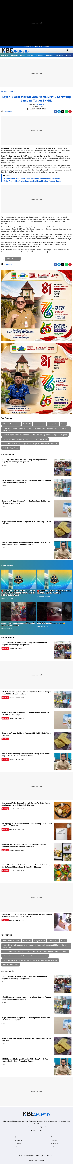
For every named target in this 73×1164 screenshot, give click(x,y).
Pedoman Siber (29, 1155)
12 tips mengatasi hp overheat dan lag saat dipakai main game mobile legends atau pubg (35, 435)
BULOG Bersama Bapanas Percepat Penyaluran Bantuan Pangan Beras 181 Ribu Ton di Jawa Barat (26, 481)
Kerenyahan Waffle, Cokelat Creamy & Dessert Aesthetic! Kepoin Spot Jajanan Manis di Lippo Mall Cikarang (26, 804)
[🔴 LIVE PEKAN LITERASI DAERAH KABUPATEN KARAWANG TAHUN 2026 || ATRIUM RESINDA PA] (18, 579)
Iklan (20, 1155)
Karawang (14, 55)
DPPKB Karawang (13, 259)
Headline (12, 91)
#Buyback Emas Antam (11, 424)
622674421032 (36, 1130)
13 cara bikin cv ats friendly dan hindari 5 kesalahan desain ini (25, 439)
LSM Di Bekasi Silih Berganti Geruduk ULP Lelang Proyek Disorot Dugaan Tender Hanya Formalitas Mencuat (26, 543)
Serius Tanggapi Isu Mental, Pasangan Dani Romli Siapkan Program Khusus (32, 181)
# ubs (63, 424)
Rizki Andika (39, 105)
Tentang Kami (41, 1155)
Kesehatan (49, 55)
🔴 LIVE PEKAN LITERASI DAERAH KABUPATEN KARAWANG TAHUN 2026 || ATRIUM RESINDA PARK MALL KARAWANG (18, 593)
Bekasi (22, 55)
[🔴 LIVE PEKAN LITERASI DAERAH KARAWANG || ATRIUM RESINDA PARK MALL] (54, 579)
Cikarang (30, 55)
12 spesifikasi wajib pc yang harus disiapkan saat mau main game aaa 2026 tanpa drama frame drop (34, 429)
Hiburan (68, 55)
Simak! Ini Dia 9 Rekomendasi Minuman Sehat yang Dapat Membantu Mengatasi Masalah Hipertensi (24, 845)
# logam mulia (39, 424)
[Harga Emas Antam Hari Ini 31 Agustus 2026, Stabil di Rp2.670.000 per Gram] (62, 529)
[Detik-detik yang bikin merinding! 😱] (54, 611)
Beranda (4, 91)
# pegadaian (52, 424)
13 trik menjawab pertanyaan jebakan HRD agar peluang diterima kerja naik (30, 444)
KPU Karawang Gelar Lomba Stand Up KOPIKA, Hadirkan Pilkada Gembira (32, 178)
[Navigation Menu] (71, 50)
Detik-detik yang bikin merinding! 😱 (51, 623)
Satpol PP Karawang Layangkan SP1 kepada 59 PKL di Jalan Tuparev (18, 624)
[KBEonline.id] (15, 50)
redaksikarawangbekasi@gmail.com (36, 1127)
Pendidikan (59, 55)
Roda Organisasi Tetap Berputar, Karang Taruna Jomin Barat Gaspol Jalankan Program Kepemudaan (24, 461)
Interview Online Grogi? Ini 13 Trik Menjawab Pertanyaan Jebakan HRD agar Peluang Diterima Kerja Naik (27, 915)
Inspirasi (5, 829)
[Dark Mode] (67, 50)
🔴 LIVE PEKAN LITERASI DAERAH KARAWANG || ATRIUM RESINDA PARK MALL (54, 592)
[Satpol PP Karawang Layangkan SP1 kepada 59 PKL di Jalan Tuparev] (18, 611)
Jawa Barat (4, 55)
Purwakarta (39, 55)
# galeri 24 (27, 424)
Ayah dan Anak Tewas (10, 448)
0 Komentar (7, 112)
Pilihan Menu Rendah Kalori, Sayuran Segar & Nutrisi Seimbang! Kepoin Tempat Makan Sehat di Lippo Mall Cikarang (26, 866)
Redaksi (50, 1155)
